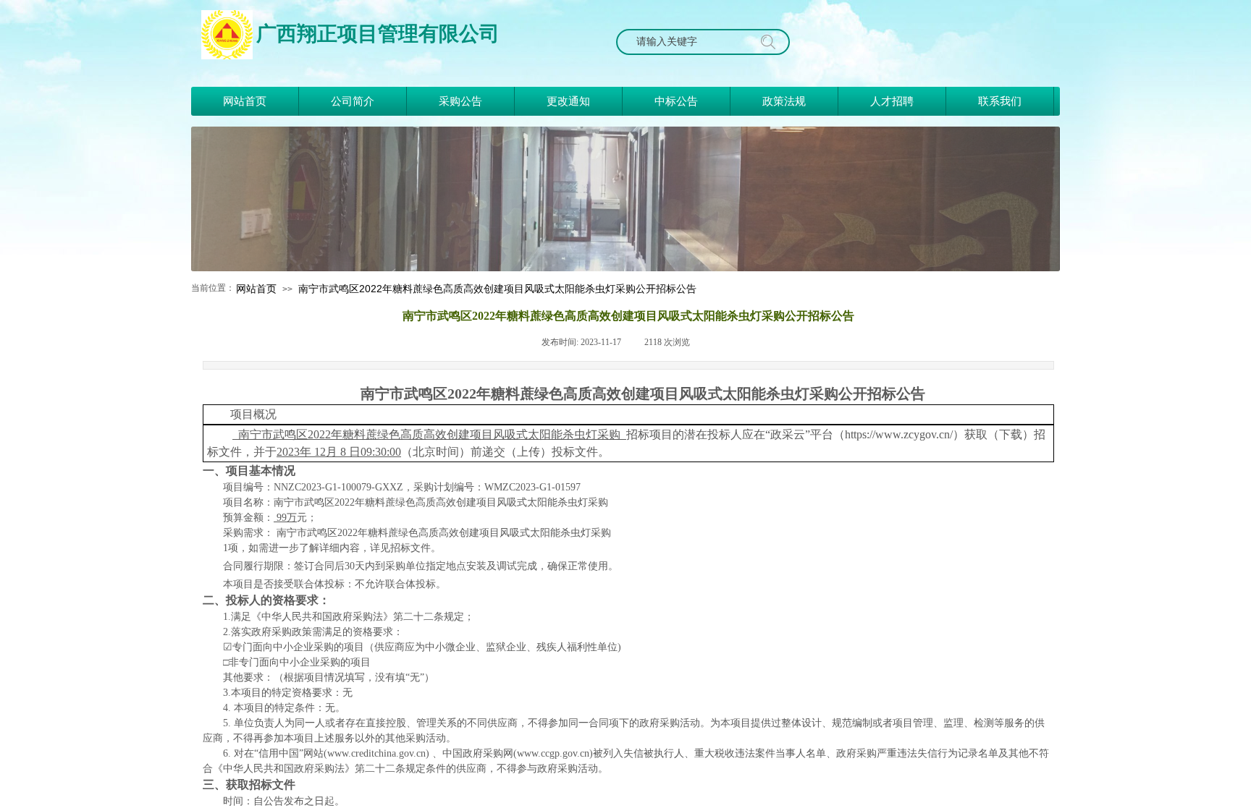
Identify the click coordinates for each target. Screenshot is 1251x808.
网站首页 (256, 288)
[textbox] (687, 42)
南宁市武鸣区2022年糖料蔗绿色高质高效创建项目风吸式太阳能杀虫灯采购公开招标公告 (497, 288)
